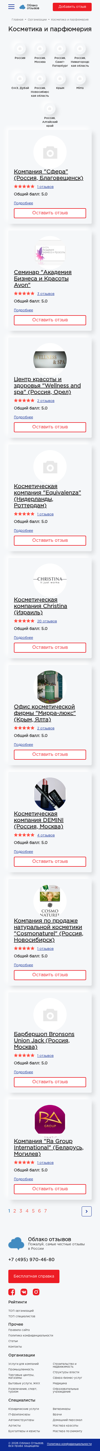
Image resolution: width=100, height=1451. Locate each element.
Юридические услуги (23, 1409)
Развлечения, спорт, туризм (22, 1390)
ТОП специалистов (21, 1316)
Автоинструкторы (21, 1420)
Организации (37, 20)
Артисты (14, 1426)
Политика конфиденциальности (30, 1336)
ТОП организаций (21, 1311)
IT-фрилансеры (19, 1414)
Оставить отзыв (50, 213)
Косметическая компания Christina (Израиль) (40, 606)
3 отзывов (45, 293)
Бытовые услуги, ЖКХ (24, 1383)
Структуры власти (66, 1372)
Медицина (60, 1383)
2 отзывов (45, 400)
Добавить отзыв (72, 6)
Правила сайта (19, 1330)
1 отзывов (45, 186)
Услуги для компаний (23, 1364)
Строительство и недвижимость (64, 1365)
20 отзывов (47, 621)
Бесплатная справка (34, 1276)
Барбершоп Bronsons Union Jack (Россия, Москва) (44, 1041)
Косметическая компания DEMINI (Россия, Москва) (39, 820)
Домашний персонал (67, 1420)
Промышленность (21, 1369)
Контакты (15, 1347)
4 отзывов (46, 835)
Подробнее (23, 203)
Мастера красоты (65, 1426)
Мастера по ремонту (67, 1431)
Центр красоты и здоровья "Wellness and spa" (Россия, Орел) (47, 386)
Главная (17, 20)
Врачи (57, 1414)
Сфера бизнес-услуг (67, 1378)
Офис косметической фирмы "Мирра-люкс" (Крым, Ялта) (45, 713)
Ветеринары (62, 1409)
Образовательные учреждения (66, 1390)
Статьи (13, 1341)
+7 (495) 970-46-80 (31, 1260)
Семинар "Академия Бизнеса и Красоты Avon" (43, 279)
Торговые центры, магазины (21, 1376)
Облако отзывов (33, 7)
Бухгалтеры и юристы (24, 1431)
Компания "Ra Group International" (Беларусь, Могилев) (49, 1148)
